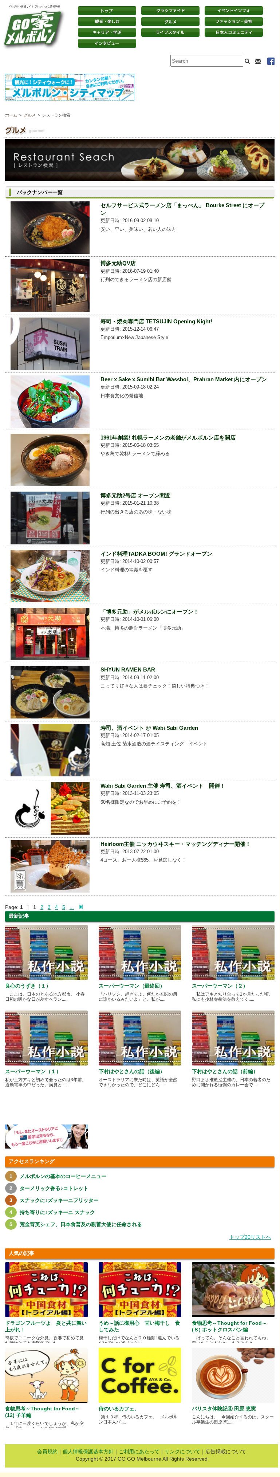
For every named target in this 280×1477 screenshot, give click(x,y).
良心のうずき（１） (28, 986)
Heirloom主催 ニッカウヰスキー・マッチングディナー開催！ (175, 844)
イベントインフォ (234, 10)
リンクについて (182, 1451)
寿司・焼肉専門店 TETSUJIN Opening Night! (156, 321)
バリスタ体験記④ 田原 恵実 (224, 1408)
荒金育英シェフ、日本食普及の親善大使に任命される (81, 1224)
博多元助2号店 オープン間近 (135, 495)
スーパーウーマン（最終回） (132, 986)
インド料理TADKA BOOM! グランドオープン (156, 554)
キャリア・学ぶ (107, 32)
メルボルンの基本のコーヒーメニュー (63, 1176)
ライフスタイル (170, 32)
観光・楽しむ (107, 21)
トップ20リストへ (250, 1237)
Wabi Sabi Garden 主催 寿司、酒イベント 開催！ (162, 786)
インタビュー (107, 43)
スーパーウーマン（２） (220, 986)
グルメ (170, 21)
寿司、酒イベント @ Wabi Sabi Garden (149, 728)
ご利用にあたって (139, 1451)
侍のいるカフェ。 (119, 1408)
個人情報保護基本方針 (88, 1451)
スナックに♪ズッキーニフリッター (59, 1200)
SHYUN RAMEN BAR (127, 669)
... (72, 907)
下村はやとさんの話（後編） (132, 1071)
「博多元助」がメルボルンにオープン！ (149, 611)
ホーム (11, 115)
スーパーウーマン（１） (33, 1071)
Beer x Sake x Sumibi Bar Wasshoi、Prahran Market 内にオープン (183, 379)
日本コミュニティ (234, 32)
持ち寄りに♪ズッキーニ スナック (57, 1212)
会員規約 (47, 1451)
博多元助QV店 (118, 263)
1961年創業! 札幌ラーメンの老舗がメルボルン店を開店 (168, 437)
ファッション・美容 (234, 21)
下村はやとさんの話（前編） (225, 1071)
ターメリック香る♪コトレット (54, 1188)
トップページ (107, 10)
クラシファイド (170, 10)
